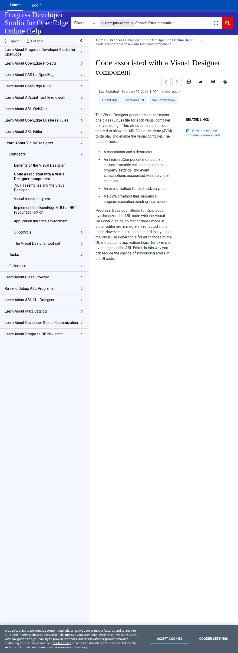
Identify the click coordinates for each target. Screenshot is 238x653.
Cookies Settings (213, 639)
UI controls (23, 232)
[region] (119, 639)
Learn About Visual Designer (29, 143)
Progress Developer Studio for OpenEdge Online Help (151, 40)
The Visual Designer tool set (37, 243)
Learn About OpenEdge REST (28, 86)
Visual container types (32, 199)
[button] (131, 23)
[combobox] (154, 23)
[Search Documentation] (227, 23)
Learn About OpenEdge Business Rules (37, 120)
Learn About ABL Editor (23, 131)
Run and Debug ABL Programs (29, 288)
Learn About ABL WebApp (26, 109)
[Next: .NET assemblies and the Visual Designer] (177, 81)
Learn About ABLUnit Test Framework (35, 97)
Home (15, 5)
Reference (17, 266)
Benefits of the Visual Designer (39, 165)
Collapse (37, 41)
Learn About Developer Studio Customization (41, 322)
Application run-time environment (40, 221)
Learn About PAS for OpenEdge (30, 75)
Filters (79, 23)
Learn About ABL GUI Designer (29, 300)
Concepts (17, 154)
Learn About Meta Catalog (26, 311)
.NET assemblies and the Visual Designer (39, 187)
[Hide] (81, 40)
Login (37, 5)
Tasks (14, 254)
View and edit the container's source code (203, 133)
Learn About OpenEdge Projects (31, 63)
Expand (14, 41)
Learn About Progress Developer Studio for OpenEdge (40, 51)
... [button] (197, 40)
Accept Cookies (169, 639)
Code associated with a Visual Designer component (39, 176)
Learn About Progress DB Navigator (34, 334)
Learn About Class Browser (27, 277)
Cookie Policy (62, 643)
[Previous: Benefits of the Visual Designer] (166, 81)
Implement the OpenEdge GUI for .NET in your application (45, 209)
